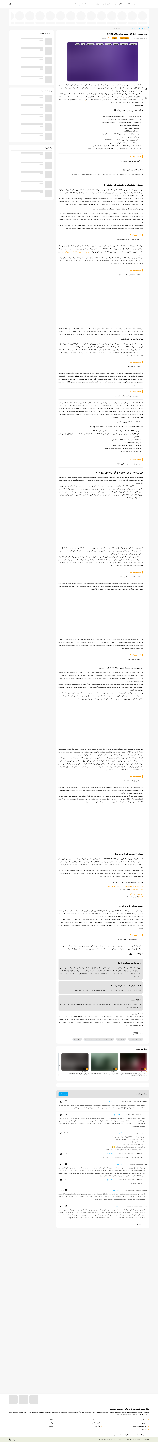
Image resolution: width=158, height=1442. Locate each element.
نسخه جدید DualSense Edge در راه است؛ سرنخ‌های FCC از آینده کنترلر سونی (132, 1383)
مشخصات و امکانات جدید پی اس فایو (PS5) (119, 26)
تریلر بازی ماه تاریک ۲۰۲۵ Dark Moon (79, 1196)
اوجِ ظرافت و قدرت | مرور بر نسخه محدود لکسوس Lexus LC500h (83, 21)
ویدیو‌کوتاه (84, 4)
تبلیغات (76, 4)
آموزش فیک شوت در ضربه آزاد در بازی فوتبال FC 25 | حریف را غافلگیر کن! (34, 21)
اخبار (135, 4)
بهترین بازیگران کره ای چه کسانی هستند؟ (31, 66)
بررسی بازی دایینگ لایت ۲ (135, 1013)
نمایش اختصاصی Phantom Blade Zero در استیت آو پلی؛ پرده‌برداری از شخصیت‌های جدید (67, 1383)
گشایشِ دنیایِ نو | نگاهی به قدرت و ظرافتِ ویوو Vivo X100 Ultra (64, 21)
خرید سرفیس (134, 1435)
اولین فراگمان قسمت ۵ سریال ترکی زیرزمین (93, 21)
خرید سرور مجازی (118, 1435)
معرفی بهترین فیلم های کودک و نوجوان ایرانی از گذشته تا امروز (27, 57)
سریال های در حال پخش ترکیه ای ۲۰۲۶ (32, 47)
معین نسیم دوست (137, 1006)
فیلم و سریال (118, 4)
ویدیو (91, 4)
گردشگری (144, 1430)
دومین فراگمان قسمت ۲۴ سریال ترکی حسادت (54, 21)
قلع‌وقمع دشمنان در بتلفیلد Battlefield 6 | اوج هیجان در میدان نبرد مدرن (73, 21)
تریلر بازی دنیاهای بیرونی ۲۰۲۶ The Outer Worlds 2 (104, 1196)
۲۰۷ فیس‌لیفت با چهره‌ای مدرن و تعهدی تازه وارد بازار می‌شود (28, 133)
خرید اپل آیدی (127, 1435)
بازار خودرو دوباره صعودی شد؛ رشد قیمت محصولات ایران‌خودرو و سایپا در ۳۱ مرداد (28, 105)
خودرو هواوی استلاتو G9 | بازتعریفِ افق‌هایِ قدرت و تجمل (123, 21)
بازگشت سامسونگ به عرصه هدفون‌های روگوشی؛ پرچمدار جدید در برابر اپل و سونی (100, 1383)
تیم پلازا (145, 37)
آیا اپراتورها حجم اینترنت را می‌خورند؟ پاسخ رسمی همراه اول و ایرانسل (27, 114)
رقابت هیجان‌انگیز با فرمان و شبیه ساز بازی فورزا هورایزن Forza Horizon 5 (113, 21)
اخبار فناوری (143, 1420)
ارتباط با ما (50, 1420)
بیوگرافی (98, 4)
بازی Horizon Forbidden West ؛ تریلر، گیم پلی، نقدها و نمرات (125, 1003)
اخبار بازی (144, 1423)
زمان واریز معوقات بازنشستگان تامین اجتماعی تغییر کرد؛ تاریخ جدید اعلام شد (28, 124)
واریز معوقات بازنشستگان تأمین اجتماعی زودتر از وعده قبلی (27, 95)
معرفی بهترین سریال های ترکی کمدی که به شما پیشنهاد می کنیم (27, 38)
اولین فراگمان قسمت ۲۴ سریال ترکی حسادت (14, 21)
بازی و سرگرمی (106, 4)
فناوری (128, 4)
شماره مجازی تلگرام (144, 1435)
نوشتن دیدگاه (63, 1216)
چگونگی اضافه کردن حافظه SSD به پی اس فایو (76, 353)
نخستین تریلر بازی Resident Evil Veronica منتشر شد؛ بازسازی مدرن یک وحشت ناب (134, 1197)
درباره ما (51, 1423)
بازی (146, 1194)
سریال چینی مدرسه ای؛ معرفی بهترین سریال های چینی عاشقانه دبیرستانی (27, 76)
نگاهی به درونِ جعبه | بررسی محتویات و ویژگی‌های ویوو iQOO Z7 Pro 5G (103, 21)
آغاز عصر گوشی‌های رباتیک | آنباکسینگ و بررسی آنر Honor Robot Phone (24, 21)
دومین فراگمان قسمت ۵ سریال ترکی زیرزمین (133, 21)
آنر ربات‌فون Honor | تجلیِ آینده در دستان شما (143, 21)
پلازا (146, 26)
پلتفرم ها (133, 26)
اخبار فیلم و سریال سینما (140, 1426)
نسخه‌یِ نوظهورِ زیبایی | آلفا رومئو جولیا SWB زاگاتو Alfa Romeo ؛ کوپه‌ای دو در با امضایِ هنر (44, 21)
